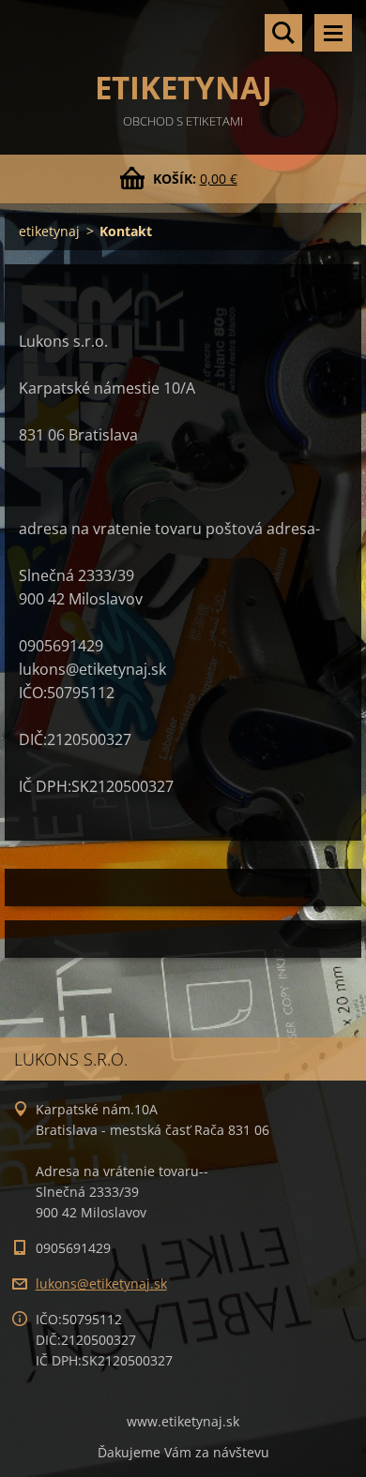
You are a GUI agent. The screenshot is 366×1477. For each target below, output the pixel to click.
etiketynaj (49, 231)
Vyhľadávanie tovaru (283, 33)
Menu (333, 33)
